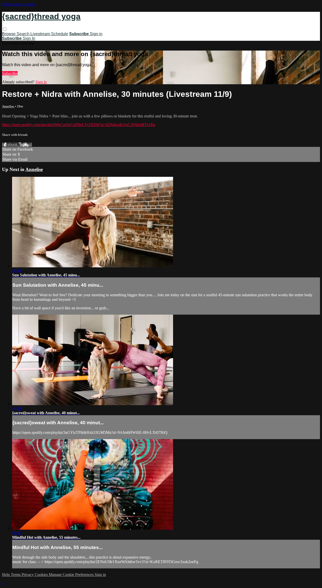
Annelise (8, 106)
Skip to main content (18, 4)
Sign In (29, 38)
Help (6, 574)
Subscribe (10, 73)
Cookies (42, 574)
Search (23, 34)
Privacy (28, 574)
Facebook (10, 144)
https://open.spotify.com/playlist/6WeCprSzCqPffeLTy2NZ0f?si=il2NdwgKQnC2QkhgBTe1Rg (78, 124)
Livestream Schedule (49, 34)
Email (27, 144)
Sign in (96, 34)
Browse (9, 34)
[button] (4, 29)
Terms (16, 574)
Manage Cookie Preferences (72, 574)
